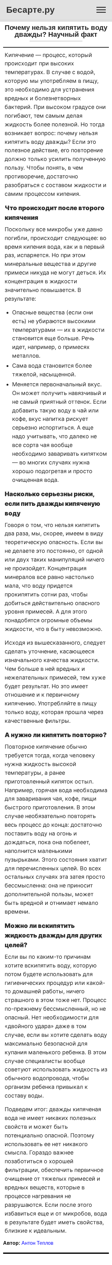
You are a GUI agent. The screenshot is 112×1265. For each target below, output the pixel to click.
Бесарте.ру (30, 10)
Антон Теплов (37, 1243)
